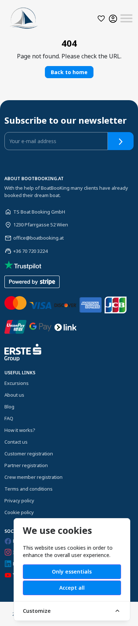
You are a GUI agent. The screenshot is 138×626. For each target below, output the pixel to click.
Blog (9, 406)
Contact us (16, 441)
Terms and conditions (28, 488)
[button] (101, 18)
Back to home (69, 72)
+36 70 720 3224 (30, 251)
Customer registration (28, 453)
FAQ (8, 418)
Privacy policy (19, 500)
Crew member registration (33, 477)
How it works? (19, 430)
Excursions (16, 383)
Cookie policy (19, 512)
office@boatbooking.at (38, 237)
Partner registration (26, 465)
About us (14, 395)
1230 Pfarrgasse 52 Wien (40, 224)
